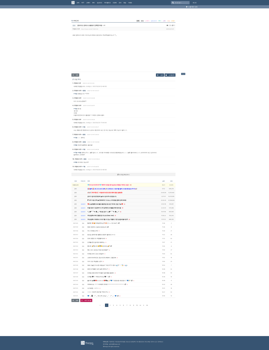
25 (115, 215)
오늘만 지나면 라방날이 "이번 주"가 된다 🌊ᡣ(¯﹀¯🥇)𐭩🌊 (109, 265)
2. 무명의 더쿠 (77, 90)
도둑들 (89, 242)
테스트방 (147, 341)
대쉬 (88, 265)
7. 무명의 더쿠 (77, 134)
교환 (164, 21)
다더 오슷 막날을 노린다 (94, 261)
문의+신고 (154, 341)
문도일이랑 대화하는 (98, 242)
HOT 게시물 (87, 300)
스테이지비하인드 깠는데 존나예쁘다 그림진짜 (101, 257)
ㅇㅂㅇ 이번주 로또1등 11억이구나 (97, 292)
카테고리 (75, 20)
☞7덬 (75, 152)
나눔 (168, 21)
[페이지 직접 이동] (140, 305)
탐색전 (89, 223)
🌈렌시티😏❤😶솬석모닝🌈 (101, 246)
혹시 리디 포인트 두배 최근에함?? (97, 250)
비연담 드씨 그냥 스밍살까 (95, 254)
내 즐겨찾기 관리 (193, 7)
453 (131, 185)
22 (129, 219)
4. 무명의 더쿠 (77, 105)
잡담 (142, 21)
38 (122, 208)
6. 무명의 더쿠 (77, 127)
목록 (77, 75)
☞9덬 (75, 162)
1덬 (84, 166)
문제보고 (160, 341)
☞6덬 (75, 145)
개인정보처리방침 (120, 341)
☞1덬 (75, 94)
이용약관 (111, 341)
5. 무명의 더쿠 (77, 119)
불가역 (89, 280)
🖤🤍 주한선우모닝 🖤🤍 (100, 276)
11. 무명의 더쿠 (77, 166)
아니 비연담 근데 (92, 231)
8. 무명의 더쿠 (77, 142)
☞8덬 (79, 152)
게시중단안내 (140, 341)
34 (120, 211)
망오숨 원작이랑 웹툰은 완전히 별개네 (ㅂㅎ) (101, 234)
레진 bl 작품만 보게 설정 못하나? (97, 269)
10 (137, 305)
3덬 (84, 127)
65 (124, 204)
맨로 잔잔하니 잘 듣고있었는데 (96, 227)
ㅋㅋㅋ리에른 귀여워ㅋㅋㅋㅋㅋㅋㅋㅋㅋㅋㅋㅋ (109, 284)
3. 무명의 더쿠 (77, 98)
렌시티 (89, 246)
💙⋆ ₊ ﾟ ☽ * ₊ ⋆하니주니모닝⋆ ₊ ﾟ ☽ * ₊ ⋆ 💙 (101, 296)
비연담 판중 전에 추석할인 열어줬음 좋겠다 (100, 273)
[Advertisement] (189, 41)
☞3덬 (75, 137)
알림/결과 (154, 21)
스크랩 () (171, 75)
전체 (138, 21)
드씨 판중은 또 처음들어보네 (96, 238)
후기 (159, 21)
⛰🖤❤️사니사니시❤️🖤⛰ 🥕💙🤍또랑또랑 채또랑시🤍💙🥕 (111, 280)
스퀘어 (147, 21)
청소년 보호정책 (130, 341)
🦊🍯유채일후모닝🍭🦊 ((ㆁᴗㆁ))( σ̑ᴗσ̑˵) (104, 223)
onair (173, 21)
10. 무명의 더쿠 (77, 159)
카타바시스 (90, 284)
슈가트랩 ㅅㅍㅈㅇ (93, 288)
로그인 (194, 2)
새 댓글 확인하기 (124, 174)
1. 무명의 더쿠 (77, 83)
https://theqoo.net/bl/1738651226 (89, 29)
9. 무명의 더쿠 (77, 149)
